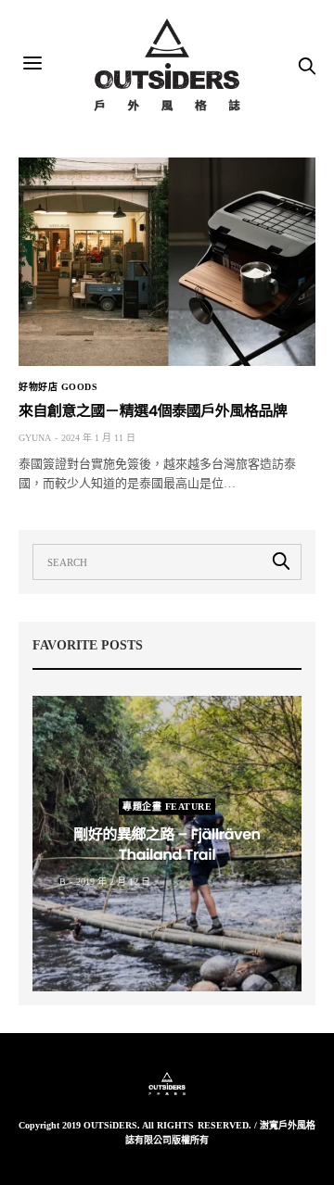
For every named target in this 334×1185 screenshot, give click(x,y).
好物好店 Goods (58, 387)
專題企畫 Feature (167, 806)
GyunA (35, 438)
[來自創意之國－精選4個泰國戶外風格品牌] (167, 262)
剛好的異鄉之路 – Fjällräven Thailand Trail (166, 843)
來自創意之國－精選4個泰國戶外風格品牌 (153, 411)
